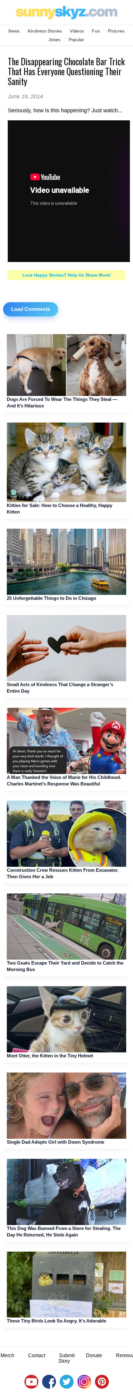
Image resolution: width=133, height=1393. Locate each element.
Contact (36, 1355)
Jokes (55, 39)
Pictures (116, 30)
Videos (77, 30)
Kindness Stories (45, 30)
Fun (96, 30)
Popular (76, 39)
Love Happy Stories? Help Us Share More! (66, 275)
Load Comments (30, 309)
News (13, 30)
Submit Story (66, 1358)
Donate (94, 1355)
